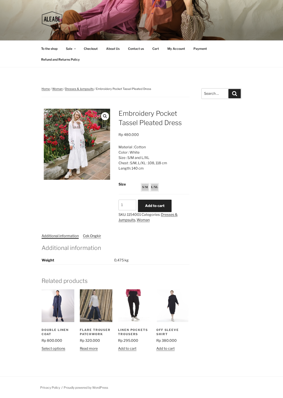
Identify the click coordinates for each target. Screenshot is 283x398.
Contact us (136, 48)
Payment (200, 48)
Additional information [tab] (60, 236)
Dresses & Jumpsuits (79, 89)
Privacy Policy (50, 387)
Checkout (91, 48)
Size (122, 184)
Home (46, 89)
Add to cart (154, 206)
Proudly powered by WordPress (86, 387)
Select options (53, 348)
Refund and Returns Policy (60, 59)
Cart (155, 48)
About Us (113, 48)
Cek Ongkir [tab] (92, 236)
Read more (89, 348)
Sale (69, 48)
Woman (57, 89)
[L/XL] (154, 187)
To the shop (49, 48)
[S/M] (145, 187)
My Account (176, 48)
